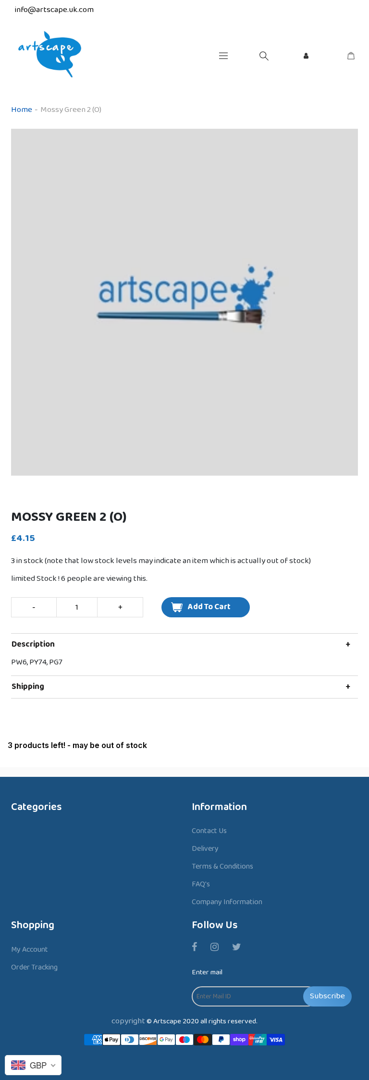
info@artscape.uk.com (54, 10)
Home (21, 109)
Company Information (227, 902)
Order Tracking (34, 967)
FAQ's (201, 884)
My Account (29, 949)
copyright (128, 1021)
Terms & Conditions (222, 866)
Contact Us (209, 830)
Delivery (205, 848)
